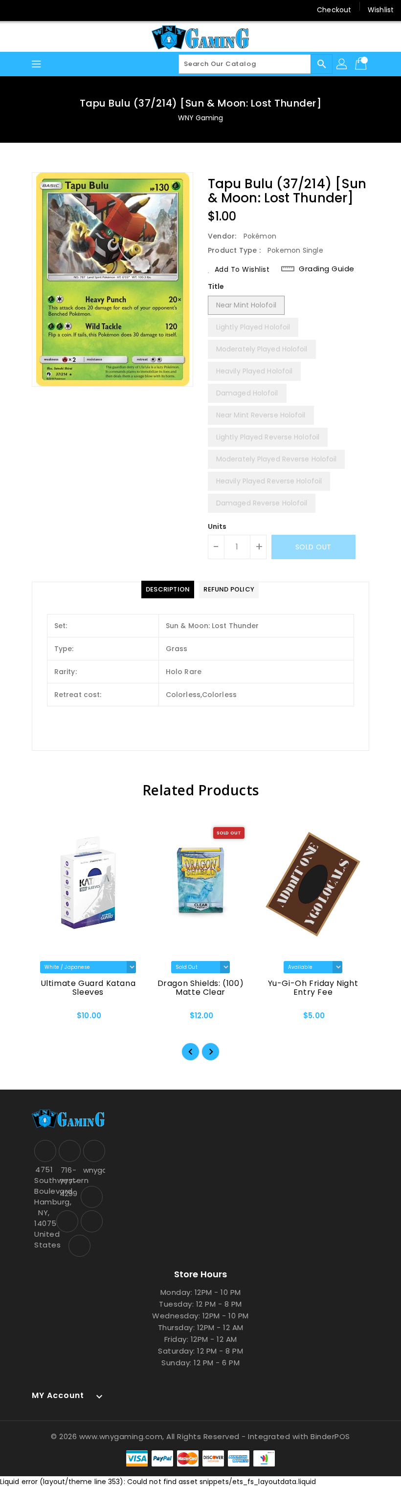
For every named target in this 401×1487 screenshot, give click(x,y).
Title (216, 286)
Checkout (334, 10)
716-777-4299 (68, 1182)
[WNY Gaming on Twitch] (71, 9)
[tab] (167, 589)
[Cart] (362, 64)
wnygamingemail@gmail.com (93, 1170)
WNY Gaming (200, 118)
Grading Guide (327, 269)
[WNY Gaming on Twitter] (34, 9)
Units (217, 526)
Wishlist (381, 10)
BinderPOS (330, 1436)
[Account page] (342, 64)
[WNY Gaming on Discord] (52, 9)
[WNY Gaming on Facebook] (15, 9)
